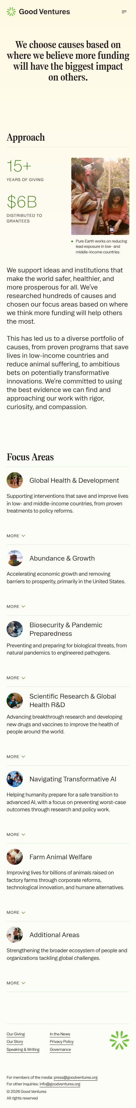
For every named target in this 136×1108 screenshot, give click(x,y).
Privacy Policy (62, 1042)
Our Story (15, 1042)
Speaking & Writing (23, 1050)
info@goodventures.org (60, 1084)
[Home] (38, 11)
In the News (60, 1034)
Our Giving (16, 1034)
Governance (60, 1050)
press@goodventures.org (76, 1077)
